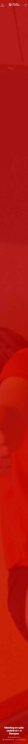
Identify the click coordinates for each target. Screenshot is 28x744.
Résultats (22, 739)
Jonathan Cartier (16, 737)
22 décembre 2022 (9, 739)
